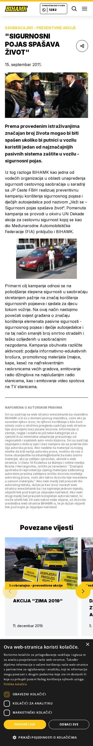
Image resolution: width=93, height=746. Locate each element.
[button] (83, 591)
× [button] (87, 644)
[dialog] (46, 692)
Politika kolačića (15, 684)
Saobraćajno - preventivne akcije (40, 28)
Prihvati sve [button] (24, 724)
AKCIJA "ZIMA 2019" (38, 600)
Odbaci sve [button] (69, 724)
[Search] (74, 9)
